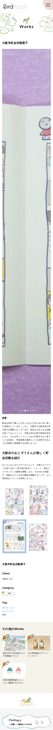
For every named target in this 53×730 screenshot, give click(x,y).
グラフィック (8, 608)
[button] (20, 410)
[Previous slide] (6, 231)
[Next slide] (47, 231)
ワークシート (8, 611)
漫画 (4, 614)
